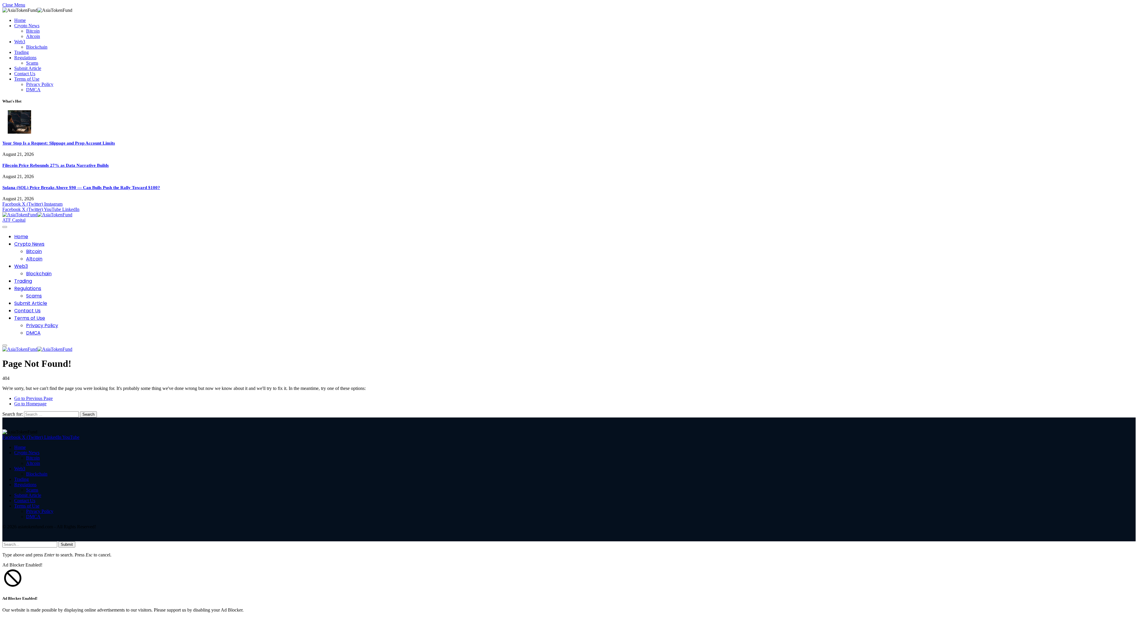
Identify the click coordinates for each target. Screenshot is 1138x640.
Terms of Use (26, 78)
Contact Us (24, 73)
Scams (32, 62)
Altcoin (33, 36)
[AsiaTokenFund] (37, 214)
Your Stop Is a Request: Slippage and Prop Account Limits (58, 143)
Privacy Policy (39, 84)
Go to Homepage (30, 403)
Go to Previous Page (33, 398)
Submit (67, 544)
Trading (21, 52)
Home (20, 20)
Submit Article (27, 68)
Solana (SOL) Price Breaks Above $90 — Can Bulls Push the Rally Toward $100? (81, 187)
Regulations (25, 57)
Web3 (19, 41)
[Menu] (4, 227)
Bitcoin (33, 30)
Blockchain (36, 46)
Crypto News (26, 25)
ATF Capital (13, 220)
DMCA (33, 89)
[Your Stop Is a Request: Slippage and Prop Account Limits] (19, 132)
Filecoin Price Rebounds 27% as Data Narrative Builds (55, 165)
